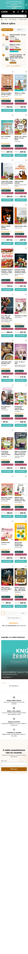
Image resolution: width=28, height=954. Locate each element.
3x (23, 98)
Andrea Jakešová (18, 365)
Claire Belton (4, 544)
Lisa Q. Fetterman (5, 320)
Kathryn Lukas (17, 274)
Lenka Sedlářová (4, 500)
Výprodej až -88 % (14, 51)
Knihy (6, 19)
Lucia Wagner (17, 141)
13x (24, 324)
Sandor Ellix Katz (18, 547)
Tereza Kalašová (4, 409)
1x (23, 277)
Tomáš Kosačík (4, 365)
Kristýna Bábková (18, 502)
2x (10, 143)
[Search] (24, 16)
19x (10, 98)
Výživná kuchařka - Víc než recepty (17, 35)
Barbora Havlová (4, 590)
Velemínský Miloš (4, 274)
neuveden (12, 59)
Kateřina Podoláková (19, 184)
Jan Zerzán (17, 456)
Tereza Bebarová (21, 366)
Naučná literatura (13, 19)
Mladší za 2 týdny (15, 44)
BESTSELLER (17, 41)
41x (24, 594)
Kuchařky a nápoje (23, 19)
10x (10, 231)
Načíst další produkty (13, 66)
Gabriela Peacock (13, 46)
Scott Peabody (7, 321)
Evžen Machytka (4, 138)
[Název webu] (4, 11)
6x (23, 231)
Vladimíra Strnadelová (19, 457)
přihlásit (14, 769)
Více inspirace (13, 685)
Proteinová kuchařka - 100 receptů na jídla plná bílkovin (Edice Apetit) (17, 56)
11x (10, 188)
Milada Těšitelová (5, 229)
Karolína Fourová (13, 37)
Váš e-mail (4, 761)
